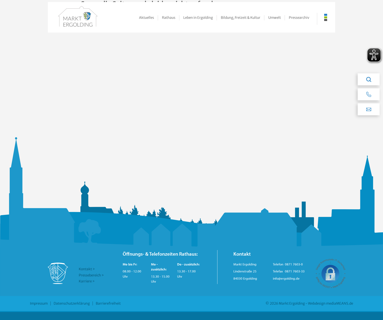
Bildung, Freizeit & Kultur (240, 17)
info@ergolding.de (286, 278)
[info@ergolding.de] (369, 109)
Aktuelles (146, 17)
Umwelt (274, 17)
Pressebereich (90, 275)
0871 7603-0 (294, 264)
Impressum (39, 303)
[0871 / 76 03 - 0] (369, 94)
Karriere (85, 281)
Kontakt (85, 269)
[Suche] (369, 79)
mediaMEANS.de (339, 303)
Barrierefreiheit (108, 303)
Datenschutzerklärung (72, 303)
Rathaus (168, 17)
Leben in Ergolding (198, 17)
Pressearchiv (299, 17)
